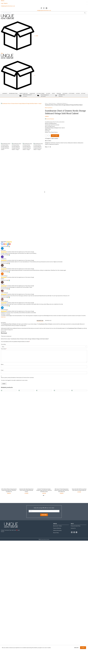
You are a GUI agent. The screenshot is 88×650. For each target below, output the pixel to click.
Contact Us (73, 528)
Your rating (3, 344)
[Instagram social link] (43, 8)
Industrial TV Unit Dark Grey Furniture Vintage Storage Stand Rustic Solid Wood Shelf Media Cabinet (44, 490)
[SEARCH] (84, 12)
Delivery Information (57, 530)
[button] (44, 192)
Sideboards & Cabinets (62, 103)
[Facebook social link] (41, 8)
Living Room (57, 142)
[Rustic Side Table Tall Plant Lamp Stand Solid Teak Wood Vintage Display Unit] (79, 439)
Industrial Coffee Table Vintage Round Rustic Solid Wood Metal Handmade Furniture (26, 490)
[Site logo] (7, 16)
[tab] (40, 320)
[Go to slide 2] (44, 495)
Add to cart (55, 135)
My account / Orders (57, 525)
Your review (4, 348)
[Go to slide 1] (43, 495)
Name (2, 364)
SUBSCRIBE (44, 514)
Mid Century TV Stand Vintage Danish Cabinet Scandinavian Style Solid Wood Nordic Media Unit (61, 490)
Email (2, 370)
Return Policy (56, 532)
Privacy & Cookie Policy (75, 525)
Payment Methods (57, 528)
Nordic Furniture (52, 103)
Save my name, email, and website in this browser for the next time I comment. (17, 377)
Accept (83, 647)
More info (76, 647)
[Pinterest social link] (46, 8)
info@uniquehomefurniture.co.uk (8, 6)
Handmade (52, 142)
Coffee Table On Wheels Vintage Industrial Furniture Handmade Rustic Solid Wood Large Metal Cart (9, 490)
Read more (3, 317)
